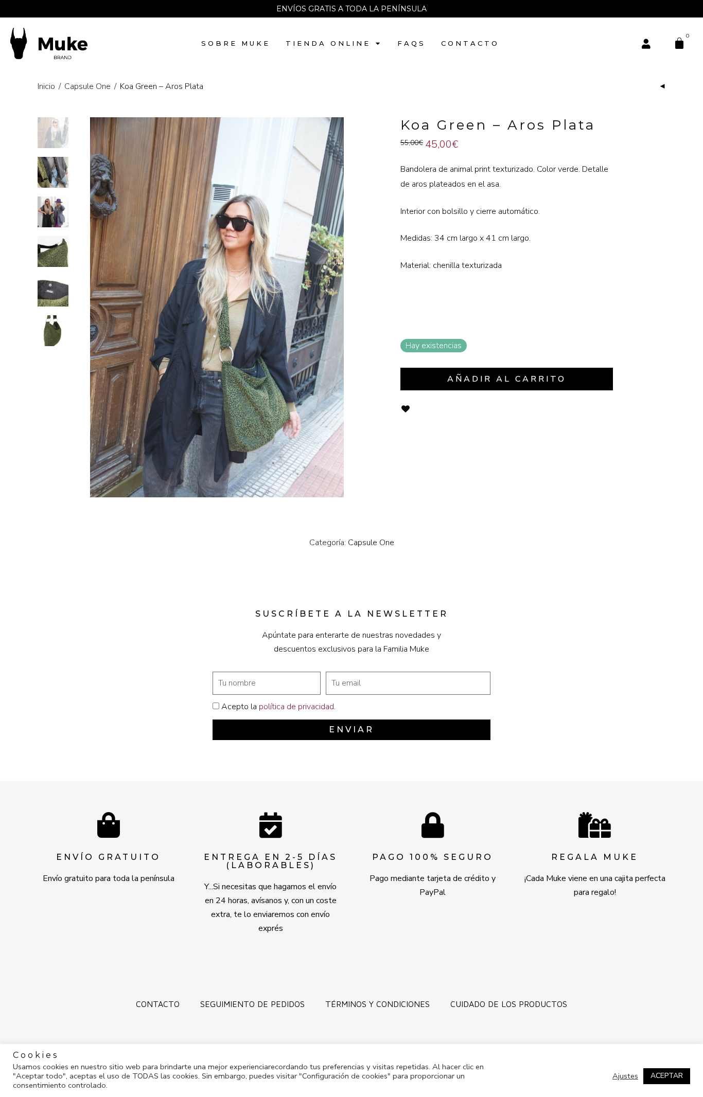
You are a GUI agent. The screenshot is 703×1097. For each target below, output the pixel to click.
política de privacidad (296, 706)
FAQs (411, 43)
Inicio (46, 86)
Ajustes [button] (625, 1076)
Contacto (470, 43)
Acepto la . (278, 706)
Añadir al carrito (506, 379)
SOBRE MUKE (235, 43)
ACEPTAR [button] (667, 1076)
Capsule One (87, 86)
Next (338, 307)
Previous (96, 307)
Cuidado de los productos (508, 1004)
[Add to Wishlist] (405, 409)
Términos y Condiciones (377, 1004)
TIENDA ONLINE (328, 43)
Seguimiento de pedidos (252, 1004)
